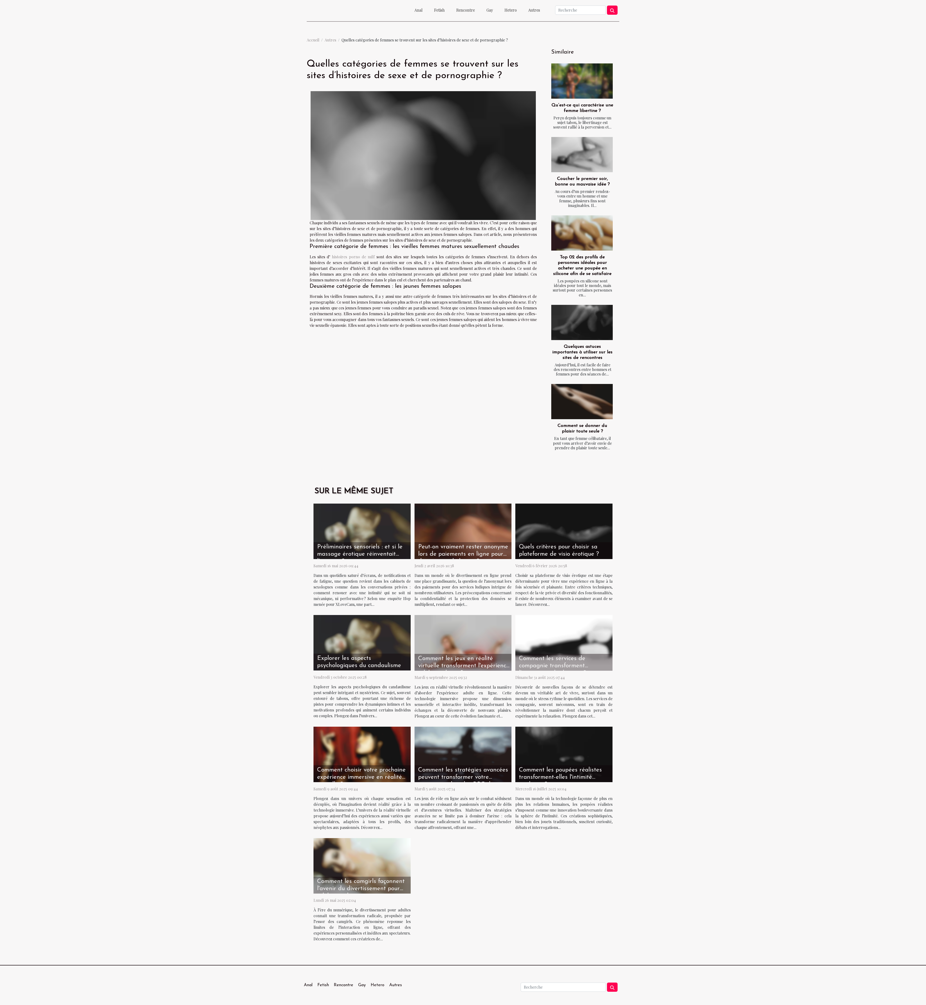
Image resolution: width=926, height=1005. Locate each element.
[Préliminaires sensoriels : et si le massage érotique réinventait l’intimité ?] (362, 530)
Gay (489, 10)
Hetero (510, 10)
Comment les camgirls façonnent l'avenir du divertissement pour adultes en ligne (361, 888)
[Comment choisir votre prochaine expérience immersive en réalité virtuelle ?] (362, 753)
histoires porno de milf (353, 256)
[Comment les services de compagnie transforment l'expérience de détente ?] (564, 642)
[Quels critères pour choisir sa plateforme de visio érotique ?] (564, 530)
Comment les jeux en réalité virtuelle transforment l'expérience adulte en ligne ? (463, 666)
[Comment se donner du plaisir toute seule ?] (582, 401)
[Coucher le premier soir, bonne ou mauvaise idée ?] (582, 154)
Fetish (439, 10)
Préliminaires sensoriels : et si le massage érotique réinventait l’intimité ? (359, 554)
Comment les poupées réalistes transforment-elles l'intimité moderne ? (560, 777)
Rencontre (465, 10)
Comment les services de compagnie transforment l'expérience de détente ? (552, 666)
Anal (418, 10)
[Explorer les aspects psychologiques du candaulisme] (362, 642)
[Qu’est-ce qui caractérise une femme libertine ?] (582, 81)
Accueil (313, 39)
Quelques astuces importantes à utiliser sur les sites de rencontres (582, 352)
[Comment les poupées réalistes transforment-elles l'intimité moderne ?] (564, 753)
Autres (534, 10)
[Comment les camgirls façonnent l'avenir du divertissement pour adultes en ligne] (362, 865)
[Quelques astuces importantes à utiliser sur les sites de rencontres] (582, 322)
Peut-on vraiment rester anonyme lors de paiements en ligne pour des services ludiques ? (463, 554)
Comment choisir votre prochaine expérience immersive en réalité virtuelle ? (361, 777)
